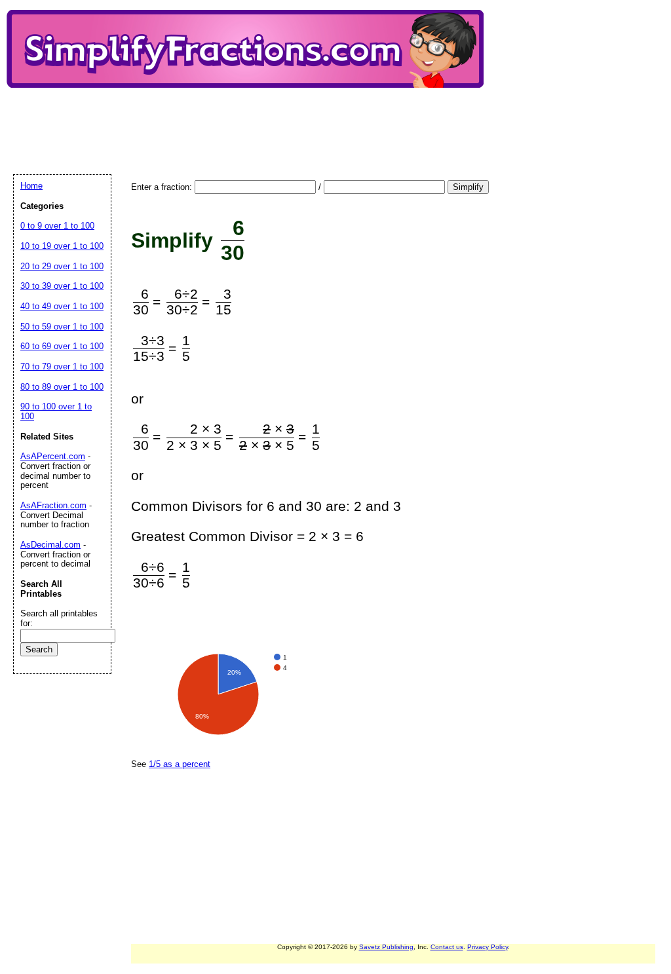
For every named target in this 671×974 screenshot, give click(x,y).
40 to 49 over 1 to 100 (62, 306)
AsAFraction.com (53, 505)
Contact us (447, 946)
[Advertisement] (251, 119)
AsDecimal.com (50, 545)
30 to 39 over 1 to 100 (62, 286)
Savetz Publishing (386, 946)
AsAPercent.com (52, 456)
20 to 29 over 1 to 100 (62, 266)
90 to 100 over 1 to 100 (56, 411)
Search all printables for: (59, 618)
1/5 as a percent (179, 764)
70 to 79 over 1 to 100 (62, 366)
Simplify (468, 187)
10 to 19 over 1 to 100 (62, 246)
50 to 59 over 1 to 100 (62, 326)
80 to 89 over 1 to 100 (62, 387)
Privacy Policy (487, 946)
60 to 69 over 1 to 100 (62, 346)
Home (31, 186)
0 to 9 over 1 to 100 (57, 226)
